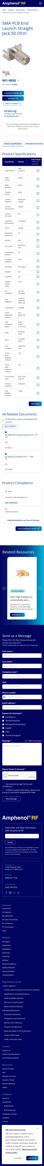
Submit (10, 842)
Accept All (32, 1158)
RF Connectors (20, 10)
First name (7, 651)
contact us (26, 126)
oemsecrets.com (12, 116)
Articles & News (17, 591)
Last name (7, 662)
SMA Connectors (32, 10)
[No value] (14, 3)
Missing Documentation (15, 724)
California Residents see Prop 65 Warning (23, 520)
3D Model (11, 98)
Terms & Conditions (14, 854)
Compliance (10, 717)
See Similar (35, 404)
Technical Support (13, 735)
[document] (22, 1144)
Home (4, 10)
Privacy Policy (33, 852)
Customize (18, 1158)
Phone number (9, 693)
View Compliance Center (27, 529)
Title (4, 682)
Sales (7, 732)
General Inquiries (12, 720)
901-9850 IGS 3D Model (14, 456)
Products (11, 10)
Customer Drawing (12, 93)
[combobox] (6, 697)
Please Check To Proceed (13, 769)
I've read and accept (17, 785)
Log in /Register (10, 426)
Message (6, 741)
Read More (16, 615)
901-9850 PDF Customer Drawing (17, 435)
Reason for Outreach (11, 713)
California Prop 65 (12, 512)
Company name (9, 672)
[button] (4, 588)
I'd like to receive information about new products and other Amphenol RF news (21, 791)
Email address (8, 703)
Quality (8, 728)
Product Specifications (13, 144)
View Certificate (11, 503)
